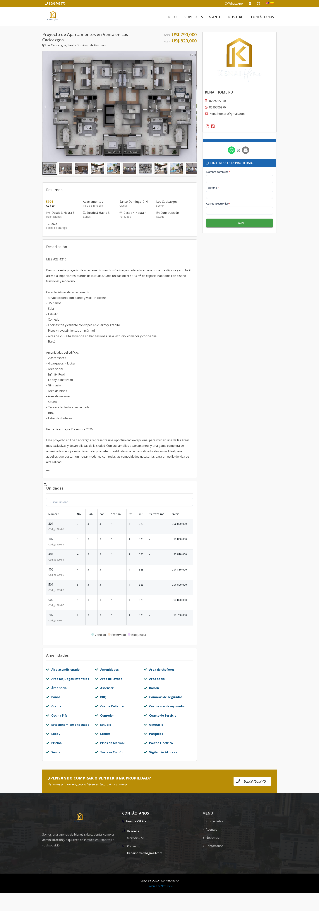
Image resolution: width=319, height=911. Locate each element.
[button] (49, 168)
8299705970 (57, 3)
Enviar (240, 223)
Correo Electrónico (218, 203)
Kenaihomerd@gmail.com (227, 114)
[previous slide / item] (45, 106)
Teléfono (212, 187)
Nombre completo (218, 172)
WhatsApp (235, 3)
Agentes (215, 17)
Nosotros (236, 17)
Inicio (172, 17)
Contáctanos (262, 17)
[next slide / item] (194, 106)
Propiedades (193, 17)
